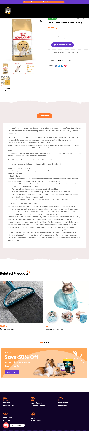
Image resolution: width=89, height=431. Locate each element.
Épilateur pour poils (7, 329)
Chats (59, 60)
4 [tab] (48, 342)
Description (44, 116)
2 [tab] (44, 342)
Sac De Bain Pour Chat (54, 330)
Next (6, 91)
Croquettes (66, 60)
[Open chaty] (6, 425)
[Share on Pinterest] (65, 66)
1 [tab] (41, 342)
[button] (40, 21)
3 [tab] (46, 342)
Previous (8, 88)
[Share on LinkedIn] (62, 66)
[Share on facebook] (56, 66)
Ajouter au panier (64, 45)
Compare (74, 53)
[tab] (44, 115)
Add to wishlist (59, 52)
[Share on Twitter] (59, 66)
